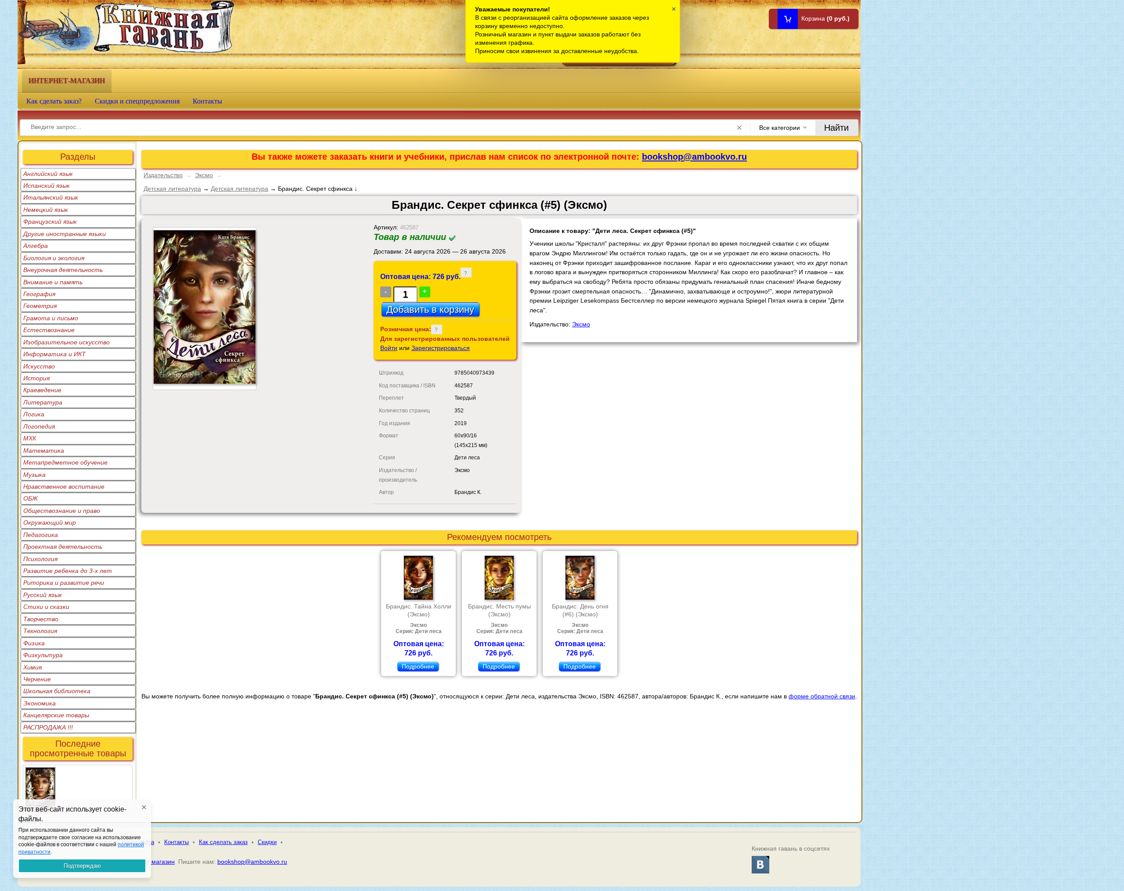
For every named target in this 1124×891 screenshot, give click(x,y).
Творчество (40, 619)
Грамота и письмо (50, 318)
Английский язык (48, 173)
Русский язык (42, 594)
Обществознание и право (61, 510)
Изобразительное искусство (66, 342)
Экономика (39, 703)
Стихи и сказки (46, 606)
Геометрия (40, 305)
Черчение (37, 679)
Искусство (39, 366)
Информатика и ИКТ (54, 354)
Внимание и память (53, 282)
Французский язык (50, 221)
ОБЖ (30, 498)
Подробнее (418, 666)
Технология (40, 630)
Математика (43, 450)
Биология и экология (53, 257)
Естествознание (49, 329)
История (36, 378)
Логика (33, 414)
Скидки (267, 842)
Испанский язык (46, 185)
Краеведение (42, 390)
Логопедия (39, 426)
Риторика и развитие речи (63, 582)
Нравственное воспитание (63, 486)
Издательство (163, 175)
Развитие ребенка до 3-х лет (67, 570)
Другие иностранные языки (64, 233)
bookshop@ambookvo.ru (694, 156)
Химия (32, 667)
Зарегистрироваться (440, 347)
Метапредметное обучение (65, 462)
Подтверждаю (82, 865)
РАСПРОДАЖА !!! (48, 727)
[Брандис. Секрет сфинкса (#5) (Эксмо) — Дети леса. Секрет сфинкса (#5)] (40, 772)
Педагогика (40, 534)
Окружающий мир (49, 522)
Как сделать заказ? (54, 101)
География (39, 293)
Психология (40, 558)
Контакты (207, 101)
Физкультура (43, 654)
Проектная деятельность (62, 546)
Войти (388, 347)
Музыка (34, 474)
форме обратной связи (822, 696)
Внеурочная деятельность (63, 269)
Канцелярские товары (56, 715)
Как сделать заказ (223, 842)
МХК (29, 438)
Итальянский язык (50, 197)
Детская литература (172, 188)
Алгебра (35, 245)
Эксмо (204, 175)
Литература (42, 402)
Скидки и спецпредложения (137, 101)
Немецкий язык (45, 209)
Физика (34, 643)
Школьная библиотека (56, 690)
